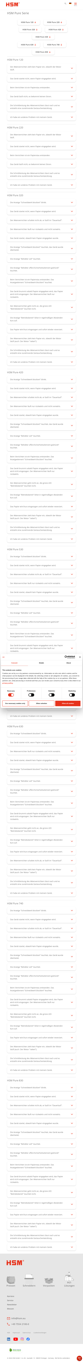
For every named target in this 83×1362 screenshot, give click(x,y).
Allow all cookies (68, 703)
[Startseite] (13, 4)
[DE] (70, 3)
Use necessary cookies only (15, 703)
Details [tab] (41, 663)
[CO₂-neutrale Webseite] (15, 1350)
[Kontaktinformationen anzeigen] (79, 1358)
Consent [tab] (14, 663)
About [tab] (68, 663)
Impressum (16, 1333)
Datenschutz (27, 1333)
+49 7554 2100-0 (20, 1324)
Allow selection (41, 703)
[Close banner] (80, 657)
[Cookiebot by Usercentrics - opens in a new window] (66, 657)
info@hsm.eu (18, 1318)
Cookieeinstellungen (40, 1333)
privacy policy (7, 683)
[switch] (31, 695)
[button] (65, 3)
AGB (8, 1333)
